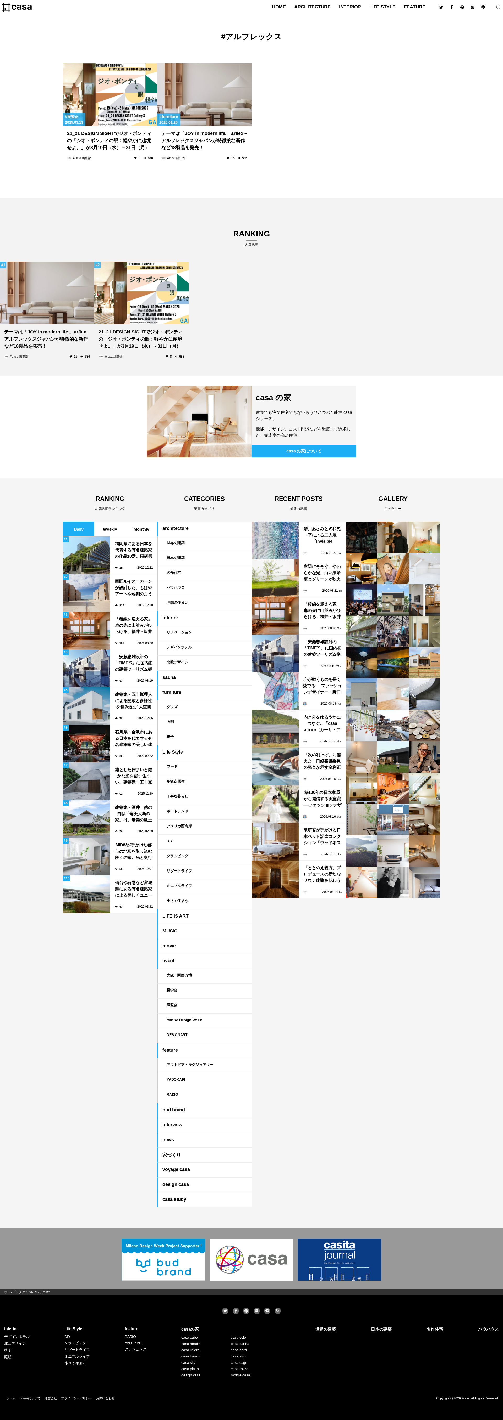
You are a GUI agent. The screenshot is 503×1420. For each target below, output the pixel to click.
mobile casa (240, 1375)
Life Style (382, 6)
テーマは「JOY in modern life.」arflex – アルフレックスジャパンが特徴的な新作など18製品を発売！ (204, 140)
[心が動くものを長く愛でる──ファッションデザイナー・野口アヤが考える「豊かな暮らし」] (275, 691)
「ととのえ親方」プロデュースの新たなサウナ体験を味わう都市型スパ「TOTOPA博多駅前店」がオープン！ (322, 874)
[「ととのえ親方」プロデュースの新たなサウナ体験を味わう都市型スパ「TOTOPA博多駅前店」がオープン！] (275, 879)
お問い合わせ (105, 1398)
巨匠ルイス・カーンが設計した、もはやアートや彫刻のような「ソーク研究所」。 (133, 588)
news (168, 1139)
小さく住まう (177, 900)
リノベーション (179, 632)
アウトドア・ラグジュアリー (190, 1064)
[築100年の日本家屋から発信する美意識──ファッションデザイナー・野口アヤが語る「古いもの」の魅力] (275, 804)
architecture (312, 6)
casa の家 (273, 397)
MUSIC (169, 931)
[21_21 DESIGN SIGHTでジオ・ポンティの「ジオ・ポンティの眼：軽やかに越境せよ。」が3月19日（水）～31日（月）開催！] (110, 94)
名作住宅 (174, 572)
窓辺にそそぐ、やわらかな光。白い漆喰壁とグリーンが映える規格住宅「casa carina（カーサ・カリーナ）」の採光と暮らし (322, 573)
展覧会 (72, 117)
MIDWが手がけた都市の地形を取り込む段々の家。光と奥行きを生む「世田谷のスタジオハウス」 (133, 852)
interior (350, 6)
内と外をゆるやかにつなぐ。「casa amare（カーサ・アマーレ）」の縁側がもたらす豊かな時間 (322, 724)
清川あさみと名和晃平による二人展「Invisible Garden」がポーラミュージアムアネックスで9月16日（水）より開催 (322, 536)
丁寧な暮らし (177, 796)
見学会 (172, 990)
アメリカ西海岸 (179, 826)
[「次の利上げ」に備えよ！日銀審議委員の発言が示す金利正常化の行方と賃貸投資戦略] (275, 766)
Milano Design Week (184, 1020)
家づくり (171, 1155)
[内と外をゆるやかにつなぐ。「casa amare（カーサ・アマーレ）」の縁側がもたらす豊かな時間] (275, 729)
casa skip (238, 1356)
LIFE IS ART (175, 916)
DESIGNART (177, 1035)
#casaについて (30, 1398)
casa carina (240, 1344)
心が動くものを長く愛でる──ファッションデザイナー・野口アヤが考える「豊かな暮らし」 (322, 686)
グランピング (177, 856)
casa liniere (190, 1350)
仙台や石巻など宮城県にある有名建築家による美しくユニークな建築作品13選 (133, 889)
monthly (141, 529)
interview (172, 1124)
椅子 (170, 736)
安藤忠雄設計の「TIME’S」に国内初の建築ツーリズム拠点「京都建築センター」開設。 (133, 663)
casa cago (239, 1362)
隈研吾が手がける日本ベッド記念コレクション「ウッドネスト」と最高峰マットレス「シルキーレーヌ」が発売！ (322, 837)
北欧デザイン (177, 662)
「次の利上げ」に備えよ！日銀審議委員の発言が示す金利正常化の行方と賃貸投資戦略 (322, 762)
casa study (174, 1199)
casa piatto (190, 1369)
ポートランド (177, 811)
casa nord (239, 1350)
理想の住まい (177, 602)
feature (414, 6)
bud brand (173, 1109)
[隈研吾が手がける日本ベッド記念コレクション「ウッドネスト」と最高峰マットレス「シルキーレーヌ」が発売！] (275, 842)
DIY (169, 841)
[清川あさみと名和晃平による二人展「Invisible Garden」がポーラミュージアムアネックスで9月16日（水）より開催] (275, 540)
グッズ (172, 707)
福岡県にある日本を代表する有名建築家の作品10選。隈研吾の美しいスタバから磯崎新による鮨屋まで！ (133, 550)
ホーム (10, 1398)
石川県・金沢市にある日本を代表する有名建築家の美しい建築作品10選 (133, 739)
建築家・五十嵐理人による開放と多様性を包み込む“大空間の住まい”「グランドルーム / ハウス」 (133, 701)
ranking (251, 237)
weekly (110, 529)
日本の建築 (176, 558)
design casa (175, 1184)
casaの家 (190, 1329)
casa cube (189, 1337)
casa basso (190, 1356)
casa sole (238, 1337)
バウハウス (176, 587)
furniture (170, 117)
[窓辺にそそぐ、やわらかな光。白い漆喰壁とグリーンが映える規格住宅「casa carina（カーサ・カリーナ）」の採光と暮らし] (275, 578)
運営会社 (51, 1398)
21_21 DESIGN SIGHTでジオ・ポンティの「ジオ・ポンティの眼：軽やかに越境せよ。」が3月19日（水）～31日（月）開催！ (109, 141)
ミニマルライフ (179, 886)
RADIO (172, 1094)
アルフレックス (254, 36)
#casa (465, 1398)
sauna (169, 677)
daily (79, 529)
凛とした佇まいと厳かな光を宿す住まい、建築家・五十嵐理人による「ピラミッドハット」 (133, 776)
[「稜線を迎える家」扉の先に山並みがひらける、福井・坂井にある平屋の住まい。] (275, 616)
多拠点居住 (176, 781)
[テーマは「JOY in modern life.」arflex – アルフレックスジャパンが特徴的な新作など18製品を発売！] (204, 94)
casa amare (190, 1344)
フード (172, 766)
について (303, 451)
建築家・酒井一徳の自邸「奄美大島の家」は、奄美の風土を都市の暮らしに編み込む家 (133, 814)
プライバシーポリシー (76, 1398)
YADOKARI (176, 1079)
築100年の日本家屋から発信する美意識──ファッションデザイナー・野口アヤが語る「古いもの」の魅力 (322, 799)
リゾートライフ (179, 871)
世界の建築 (176, 543)
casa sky (188, 1362)
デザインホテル (179, 647)
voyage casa (176, 1169)
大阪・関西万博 (179, 975)
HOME (279, 6)
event (168, 960)
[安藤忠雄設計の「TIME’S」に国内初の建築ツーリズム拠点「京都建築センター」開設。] (275, 653)
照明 (170, 722)
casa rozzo (239, 1369)
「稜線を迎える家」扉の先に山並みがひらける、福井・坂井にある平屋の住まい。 (133, 626)
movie (169, 945)
